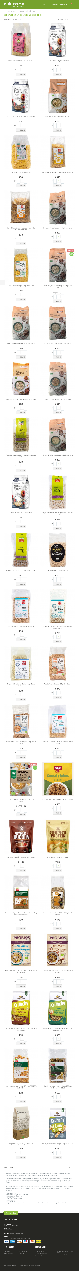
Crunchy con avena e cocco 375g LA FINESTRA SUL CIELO (21, 1087)
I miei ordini (23, 1251)
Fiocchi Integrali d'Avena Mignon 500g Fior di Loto (58, 287)
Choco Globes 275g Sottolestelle (58, 61)
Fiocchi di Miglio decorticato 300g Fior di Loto (57, 455)
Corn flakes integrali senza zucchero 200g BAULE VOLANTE (21, 229)
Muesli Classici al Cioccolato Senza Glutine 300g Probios (58, 971)
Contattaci (7, 1251)
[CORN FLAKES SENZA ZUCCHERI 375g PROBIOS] (21, 779)
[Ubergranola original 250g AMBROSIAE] (21, 1123)
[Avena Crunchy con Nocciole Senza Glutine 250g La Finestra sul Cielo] (21, 892)
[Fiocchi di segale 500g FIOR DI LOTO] (57, 96)
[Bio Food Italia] (14, 4)
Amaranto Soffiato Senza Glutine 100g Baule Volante (58, 742)
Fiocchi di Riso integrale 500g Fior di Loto (57, 343)
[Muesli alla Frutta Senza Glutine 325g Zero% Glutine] (57, 892)
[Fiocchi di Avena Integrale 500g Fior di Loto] (57, 207)
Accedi (21, 1253)
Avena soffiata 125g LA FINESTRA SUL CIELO (21, 570)
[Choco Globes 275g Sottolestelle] (57, 40)
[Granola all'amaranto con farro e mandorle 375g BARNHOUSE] (21, 1008)
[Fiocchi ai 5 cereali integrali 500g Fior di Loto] (21, 379)
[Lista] (74, 19)
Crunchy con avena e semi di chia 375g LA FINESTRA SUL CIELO (58, 1087)
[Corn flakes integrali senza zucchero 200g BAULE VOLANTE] (21, 207)
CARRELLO (63, 4)
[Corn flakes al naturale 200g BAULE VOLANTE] (57, 152)
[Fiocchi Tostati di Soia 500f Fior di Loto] (57, 379)
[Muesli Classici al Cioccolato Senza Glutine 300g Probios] (57, 950)
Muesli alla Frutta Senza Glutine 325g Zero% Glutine (57, 914)
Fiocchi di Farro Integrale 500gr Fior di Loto (21, 343)
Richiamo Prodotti (40, 1256)
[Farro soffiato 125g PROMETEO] (57, 550)
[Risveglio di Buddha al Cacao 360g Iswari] (21, 837)
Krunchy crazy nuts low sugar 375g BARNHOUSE (57, 1144)
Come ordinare (39, 1251)
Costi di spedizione (41, 1253)
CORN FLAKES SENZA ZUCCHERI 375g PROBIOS (21, 800)
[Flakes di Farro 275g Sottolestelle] (21, 492)
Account (55, 4)
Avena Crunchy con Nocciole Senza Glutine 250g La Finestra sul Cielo (21, 914)
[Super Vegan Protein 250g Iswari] (57, 837)
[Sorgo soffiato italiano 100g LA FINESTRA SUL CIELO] (57, 492)
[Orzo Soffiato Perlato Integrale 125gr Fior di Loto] (21, 721)
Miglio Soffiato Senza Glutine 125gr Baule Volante (21, 685)
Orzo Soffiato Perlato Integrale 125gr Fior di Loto (21, 742)
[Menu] (44, 4)
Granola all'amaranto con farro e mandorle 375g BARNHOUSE (21, 1029)
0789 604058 (8, 1230)
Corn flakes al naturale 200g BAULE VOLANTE (57, 172)
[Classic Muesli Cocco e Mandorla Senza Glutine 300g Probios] (21, 950)
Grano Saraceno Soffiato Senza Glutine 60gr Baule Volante (57, 627)
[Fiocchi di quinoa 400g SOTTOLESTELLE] (21, 40)
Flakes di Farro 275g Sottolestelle (21, 513)
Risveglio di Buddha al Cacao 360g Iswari (21, 857)
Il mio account (8, 1253)
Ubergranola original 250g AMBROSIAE (21, 1144)
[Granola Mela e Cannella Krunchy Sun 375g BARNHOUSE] (57, 1008)
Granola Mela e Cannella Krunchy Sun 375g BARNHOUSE (57, 1029)
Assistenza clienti (61, 1255)
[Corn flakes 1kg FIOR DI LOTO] (21, 152)
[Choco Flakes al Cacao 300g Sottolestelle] (21, 96)
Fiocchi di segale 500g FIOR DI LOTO (57, 116)
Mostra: (60, 19)
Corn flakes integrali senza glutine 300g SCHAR (57, 799)
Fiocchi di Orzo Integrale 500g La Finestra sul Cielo (21, 456)
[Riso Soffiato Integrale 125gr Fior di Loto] (57, 663)
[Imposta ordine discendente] (23, 19)
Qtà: (15, 69)
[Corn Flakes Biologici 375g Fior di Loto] (21, 265)
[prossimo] (73, 1167)
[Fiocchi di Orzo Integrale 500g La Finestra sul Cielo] (21, 434)
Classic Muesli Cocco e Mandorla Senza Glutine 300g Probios (21, 971)
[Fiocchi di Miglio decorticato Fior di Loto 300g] (57, 434)
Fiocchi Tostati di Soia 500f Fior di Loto (58, 399)
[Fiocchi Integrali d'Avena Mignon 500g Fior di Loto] (57, 265)
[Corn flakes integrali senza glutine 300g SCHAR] (57, 779)
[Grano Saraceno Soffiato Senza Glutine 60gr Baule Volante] (57, 606)
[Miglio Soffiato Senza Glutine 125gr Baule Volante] (21, 663)
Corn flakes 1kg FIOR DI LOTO (21, 172)
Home (5, 11)
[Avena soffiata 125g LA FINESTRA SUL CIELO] (21, 550)
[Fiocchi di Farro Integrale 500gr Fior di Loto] (21, 323)
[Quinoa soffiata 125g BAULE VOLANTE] (21, 606)
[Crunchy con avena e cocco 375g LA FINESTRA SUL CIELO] (21, 1065)
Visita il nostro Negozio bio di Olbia (65, 1251)
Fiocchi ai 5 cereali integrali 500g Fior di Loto (21, 399)
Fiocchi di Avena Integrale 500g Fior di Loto (57, 228)
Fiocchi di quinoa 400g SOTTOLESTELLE (21, 61)
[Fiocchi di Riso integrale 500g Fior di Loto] (57, 323)
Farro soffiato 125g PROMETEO (57, 570)
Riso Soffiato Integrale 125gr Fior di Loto (57, 684)
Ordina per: (7, 19)
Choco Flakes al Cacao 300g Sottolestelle (21, 116)
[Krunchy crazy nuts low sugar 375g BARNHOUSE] (57, 1123)
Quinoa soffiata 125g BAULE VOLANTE (21, 626)
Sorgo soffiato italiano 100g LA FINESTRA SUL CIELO (57, 514)
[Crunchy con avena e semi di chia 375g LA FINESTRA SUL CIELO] (57, 1065)
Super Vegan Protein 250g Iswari (58, 857)
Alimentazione (12, 11)
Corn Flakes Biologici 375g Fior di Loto (21, 286)
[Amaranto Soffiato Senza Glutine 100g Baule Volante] (57, 721)
